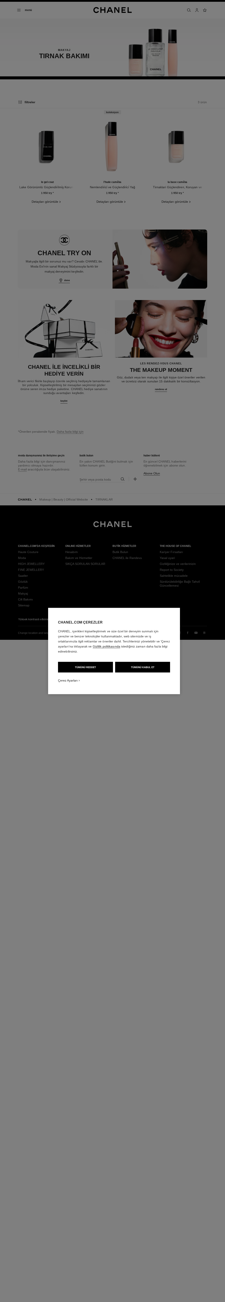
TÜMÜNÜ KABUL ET (142, 667)
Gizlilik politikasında (106, 646)
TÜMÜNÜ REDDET (85, 667)
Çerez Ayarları (68, 680)
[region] (114, 651)
